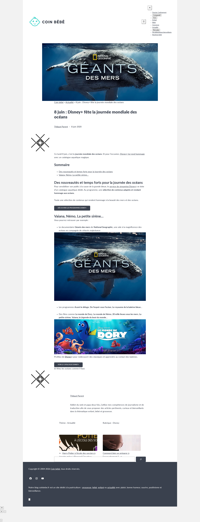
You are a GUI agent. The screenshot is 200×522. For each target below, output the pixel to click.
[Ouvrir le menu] (144, 21)
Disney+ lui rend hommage (132, 154)
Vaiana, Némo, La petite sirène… (74, 175)
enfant (101, 488)
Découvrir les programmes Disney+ (72, 208)
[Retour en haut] (29, 499)
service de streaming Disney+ (123, 187)
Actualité (70, 102)
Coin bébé (59, 102)
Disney (68, 357)
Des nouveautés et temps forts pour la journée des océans (86, 172)
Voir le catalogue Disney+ (68, 364)
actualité (111, 488)
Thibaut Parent (61, 127)
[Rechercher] (141, 459)
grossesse (86, 488)
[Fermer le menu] (150, 8)
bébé (94, 488)
